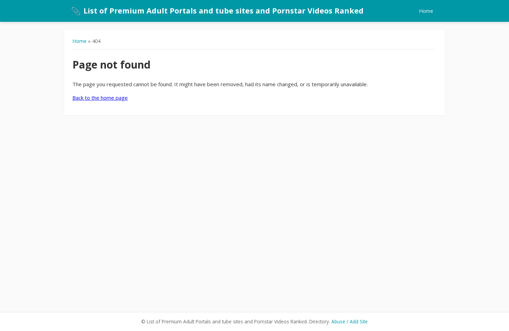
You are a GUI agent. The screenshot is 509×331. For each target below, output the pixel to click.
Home (426, 11)
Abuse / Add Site (349, 321)
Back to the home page (100, 97)
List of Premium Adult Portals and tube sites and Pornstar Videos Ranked (217, 11)
